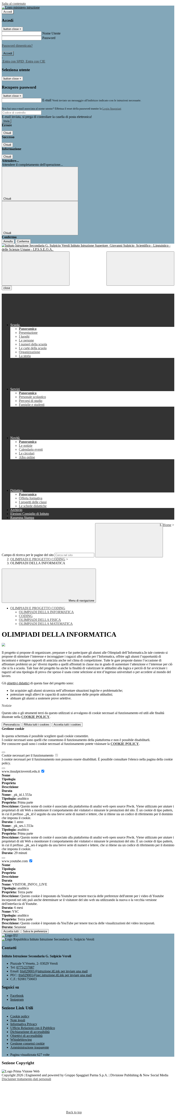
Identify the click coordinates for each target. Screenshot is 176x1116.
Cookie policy (19, 1016)
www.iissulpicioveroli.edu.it (21, 771)
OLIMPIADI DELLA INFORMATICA (46, 612)
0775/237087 (25, 967)
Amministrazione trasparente (29, 1047)
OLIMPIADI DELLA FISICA (40, 620)
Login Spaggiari (111, 108)
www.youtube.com (15, 861)
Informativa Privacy (23, 1024)
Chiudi (7, 133)
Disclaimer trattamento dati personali (26, 1079)
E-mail (46, 100)
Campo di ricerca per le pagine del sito (28, 555)
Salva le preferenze (35, 931)
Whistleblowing (21, 1039)
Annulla (8, 241)
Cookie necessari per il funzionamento (28, 755)
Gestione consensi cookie (27, 1043)
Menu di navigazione (81, 600)
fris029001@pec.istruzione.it (55, 975)
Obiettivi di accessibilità (26, 1036)
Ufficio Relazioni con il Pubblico (32, 1028)
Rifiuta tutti (36, 724)
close (6, 288)
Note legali (17, 1020)
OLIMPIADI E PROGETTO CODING (37, 559)
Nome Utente (51, 33)
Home (167, 525)
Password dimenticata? (17, 45)
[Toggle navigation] (36, 268)
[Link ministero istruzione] (21, 7)
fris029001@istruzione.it (54, 971)
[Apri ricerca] (140, 268)
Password (48, 38)
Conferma (23, 241)
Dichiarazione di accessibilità (30, 1032)
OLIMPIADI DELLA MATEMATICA (46, 623)
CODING (26, 616)
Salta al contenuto (14, 3)
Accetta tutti (67, 724)
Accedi (7, 11)
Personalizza (11, 724)
